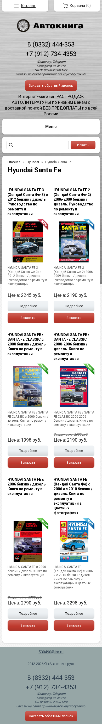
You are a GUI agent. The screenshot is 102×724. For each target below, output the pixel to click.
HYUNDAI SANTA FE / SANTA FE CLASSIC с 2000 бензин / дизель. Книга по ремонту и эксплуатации (27, 344)
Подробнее (28, 306)
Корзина (77, 5)
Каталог (28, 5)
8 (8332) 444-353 (51, 44)
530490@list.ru (51, 652)
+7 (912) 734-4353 (51, 54)
